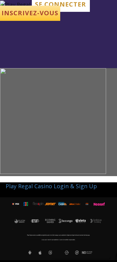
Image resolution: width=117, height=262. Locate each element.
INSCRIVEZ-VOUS (30, 13)
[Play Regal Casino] (16, 4)
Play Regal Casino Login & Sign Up (51, 186)
